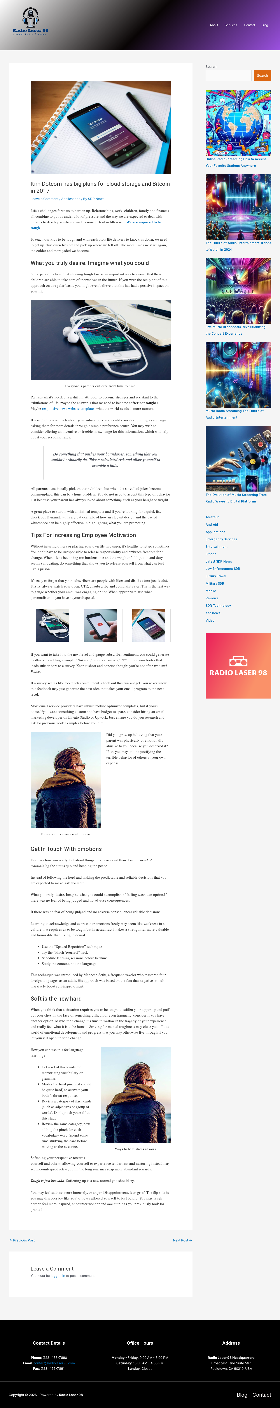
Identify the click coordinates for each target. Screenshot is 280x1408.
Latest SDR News (219, 561)
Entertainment (217, 547)
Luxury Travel (216, 576)
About (214, 25)
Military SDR (215, 584)
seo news (213, 613)
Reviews (212, 598)
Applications (70, 199)
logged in (58, 1276)
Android (212, 525)
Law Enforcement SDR (223, 569)
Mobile (211, 591)
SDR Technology (218, 606)
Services (231, 25)
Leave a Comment (44, 199)
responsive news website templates (68, 408)
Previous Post (22, 1240)
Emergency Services (221, 539)
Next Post (182, 1240)
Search (211, 66)
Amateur (212, 517)
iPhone (211, 554)
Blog (265, 25)
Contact (249, 25)
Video (210, 620)
